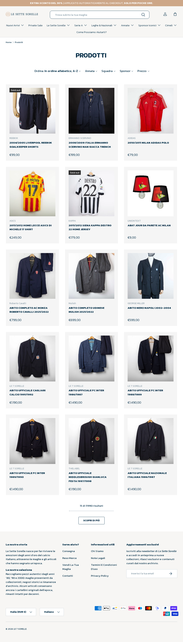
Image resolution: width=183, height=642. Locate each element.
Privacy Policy (100, 576)
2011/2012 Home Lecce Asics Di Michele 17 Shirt (30, 227)
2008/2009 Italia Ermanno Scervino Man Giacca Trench (90, 145)
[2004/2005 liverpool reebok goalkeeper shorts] (32, 111)
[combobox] (100, 15)
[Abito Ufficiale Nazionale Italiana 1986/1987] (151, 441)
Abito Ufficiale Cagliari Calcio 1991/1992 (27, 392)
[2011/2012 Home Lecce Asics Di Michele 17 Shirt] (32, 193)
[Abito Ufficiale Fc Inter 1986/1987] (92, 358)
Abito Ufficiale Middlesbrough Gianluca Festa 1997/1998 (88, 477)
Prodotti (19, 42)
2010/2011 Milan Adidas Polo (148, 143)
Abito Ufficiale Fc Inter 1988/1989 (145, 392)
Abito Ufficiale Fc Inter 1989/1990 (27, 475)
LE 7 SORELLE (20, 629)
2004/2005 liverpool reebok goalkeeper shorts (30, 145)
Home (9, 42)
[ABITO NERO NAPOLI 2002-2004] (151, 276)
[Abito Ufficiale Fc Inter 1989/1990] (32, 441)
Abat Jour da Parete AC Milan (149, 225)
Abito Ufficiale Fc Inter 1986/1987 (86, 392)
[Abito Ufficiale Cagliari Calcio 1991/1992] (32, 358)
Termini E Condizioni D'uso (104, 567)
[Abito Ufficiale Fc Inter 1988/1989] (151, 358)
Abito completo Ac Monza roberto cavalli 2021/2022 (29, 310)
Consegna (68, 551)
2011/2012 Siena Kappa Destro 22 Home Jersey (90, 227)
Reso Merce (69, 558)
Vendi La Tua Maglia (70, 567)
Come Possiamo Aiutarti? (91, 32)
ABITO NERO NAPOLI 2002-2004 (149, 308)
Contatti (67, 576)
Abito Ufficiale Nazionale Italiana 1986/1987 (147, 475)
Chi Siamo (97, 551)
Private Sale (35, 25)
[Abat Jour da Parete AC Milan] (151, 193)
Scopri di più (91, 520)
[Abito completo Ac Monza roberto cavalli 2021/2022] (32, 276)
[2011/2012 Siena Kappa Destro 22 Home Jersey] (92, 193)
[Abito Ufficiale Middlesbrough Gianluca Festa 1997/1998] (92, 441)
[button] (175, 14)
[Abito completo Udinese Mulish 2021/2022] (92, 276)
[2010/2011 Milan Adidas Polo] (151, 111)
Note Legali (98, 558)
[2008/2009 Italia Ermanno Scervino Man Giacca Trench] (92, 111)
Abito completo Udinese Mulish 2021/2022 (86, 310)
